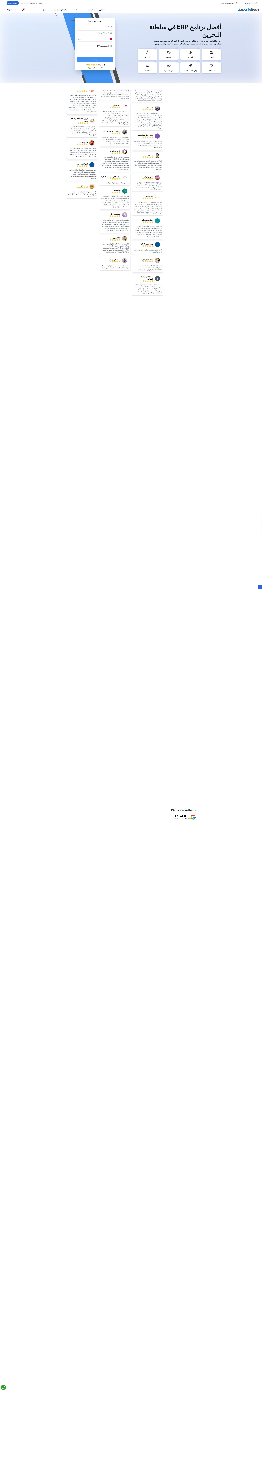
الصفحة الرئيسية (102, 10)
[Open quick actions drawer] (260, 587)
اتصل (44, 10)
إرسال (95, 59)
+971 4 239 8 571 (250, 3)
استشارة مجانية (12, 3)
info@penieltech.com (228, 3)
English (9, 10)
